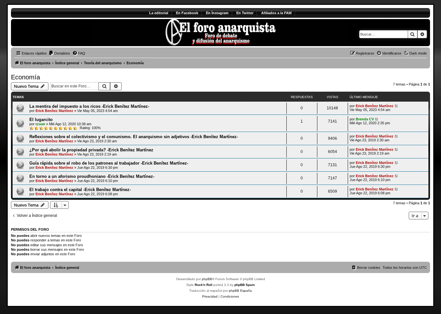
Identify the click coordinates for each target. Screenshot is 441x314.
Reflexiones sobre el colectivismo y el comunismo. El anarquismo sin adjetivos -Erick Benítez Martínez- (133, 136)
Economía (25, 77)
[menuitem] (59, 53)
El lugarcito (41, 119)
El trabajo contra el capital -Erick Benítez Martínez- (80, 189)
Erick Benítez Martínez (54, 111)
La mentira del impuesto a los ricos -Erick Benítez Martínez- (89, 106)
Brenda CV (365, 119)
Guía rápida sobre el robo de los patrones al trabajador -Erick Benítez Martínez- (108, 163)
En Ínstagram (217, 13)
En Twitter (244, 13)
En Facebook (187, 13)
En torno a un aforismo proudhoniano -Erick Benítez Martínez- (91, 176)
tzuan (40, 124)
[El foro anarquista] (65, 33)
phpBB (207, 279)
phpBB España (240, 290)
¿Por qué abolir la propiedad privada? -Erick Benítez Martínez (91, 149)
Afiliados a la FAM (276, 13)
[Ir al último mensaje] (397, 106)
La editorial (158, 13)
